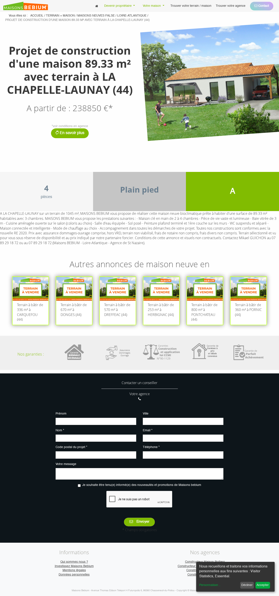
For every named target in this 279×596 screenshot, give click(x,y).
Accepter (263, 585)
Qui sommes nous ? (74, 561)
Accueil (36, 15)
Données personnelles (74, 574)
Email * (147, 430)
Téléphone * (151, 447)
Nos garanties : (30, 354)
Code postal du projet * (71, 447)
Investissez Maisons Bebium (74, 566)
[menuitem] (96, 6)
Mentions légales (74, 570)
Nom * (60, 430)
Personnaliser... (210, 585)
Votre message (66, 464)
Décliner (247, 585)
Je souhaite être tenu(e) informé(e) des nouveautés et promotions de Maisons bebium (141, 485)
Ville (145, 413)
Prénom (61, 413)
